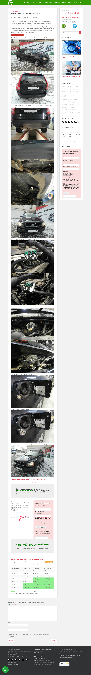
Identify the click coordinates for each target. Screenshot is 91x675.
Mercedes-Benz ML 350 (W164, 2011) (71, 112)
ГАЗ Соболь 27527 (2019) (68, 104)
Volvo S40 (54, 640)
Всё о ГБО (57, 2)
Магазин (76, 2)
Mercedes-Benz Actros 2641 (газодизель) (68, 96)
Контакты (70, 2)
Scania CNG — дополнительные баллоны (70, 92)
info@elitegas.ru (38, 658)
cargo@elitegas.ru (38, 660)
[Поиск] (80, 32)
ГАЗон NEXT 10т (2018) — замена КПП (71, 89)
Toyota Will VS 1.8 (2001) (68, 107)
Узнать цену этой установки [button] (17, 34)
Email (9, 627)
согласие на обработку (45, 517)
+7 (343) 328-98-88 (71, 17)
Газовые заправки (48, 2)
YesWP (16, 664)
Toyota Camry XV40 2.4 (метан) (69, 102)
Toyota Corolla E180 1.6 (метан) (69, 99)
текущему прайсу (35, 482)
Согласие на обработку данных (66, 657)
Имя (9, 622)
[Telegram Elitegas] (74, 26)
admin (25, 17)
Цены (40, 2)
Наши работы (27, 2)
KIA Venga (11, 640)
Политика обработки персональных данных (69, 655)
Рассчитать (49, 562)
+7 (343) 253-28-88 (71, 12)
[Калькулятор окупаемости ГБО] (71, 68)
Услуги (34, 2)
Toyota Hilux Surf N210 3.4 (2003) (70, 109)
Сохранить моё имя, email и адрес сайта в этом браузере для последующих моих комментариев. (28, 635)
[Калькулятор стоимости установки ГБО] (71, 47)
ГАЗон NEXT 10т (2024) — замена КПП (71, 86)
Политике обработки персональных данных (43, 520)
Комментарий (12, 604)
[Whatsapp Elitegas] (64, 26)
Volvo (20, 11)
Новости (64, 2)
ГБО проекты (14, 11)
